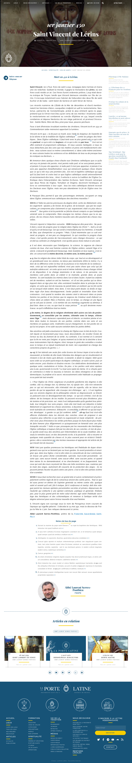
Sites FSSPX (118, 3)
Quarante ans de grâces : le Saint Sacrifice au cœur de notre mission (119, 134)
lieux (9, 723)
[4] (94, 252)
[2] (91, 141)
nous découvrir (81, 718)
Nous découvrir (30, 3)
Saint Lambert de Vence (24, 657)
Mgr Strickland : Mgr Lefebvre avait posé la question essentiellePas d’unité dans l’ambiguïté (118, 155)
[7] (77, 411)
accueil (45, 70)
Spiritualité (53, 70)
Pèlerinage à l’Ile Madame (118, 77)
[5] (79, 304)
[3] (37, 210)
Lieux (16, 3)
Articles (45, 3)
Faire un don (94, 3)
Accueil (7, 3)
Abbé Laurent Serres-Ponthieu (72, 40)
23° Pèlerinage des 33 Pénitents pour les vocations (119, 88)
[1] (76, 135)
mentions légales (78, 752)
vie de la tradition (56, 719)
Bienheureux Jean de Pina (66, 657)
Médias (79, 3)
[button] (102, 3)
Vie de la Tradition (63, 3)
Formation (34, 718)
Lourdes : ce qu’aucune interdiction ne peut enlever (119, 117)
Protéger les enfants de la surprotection (118, 103)
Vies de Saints (65, 70)
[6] (41, 317)
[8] (54, 441)
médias (54, 734)
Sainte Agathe (108, 657)
